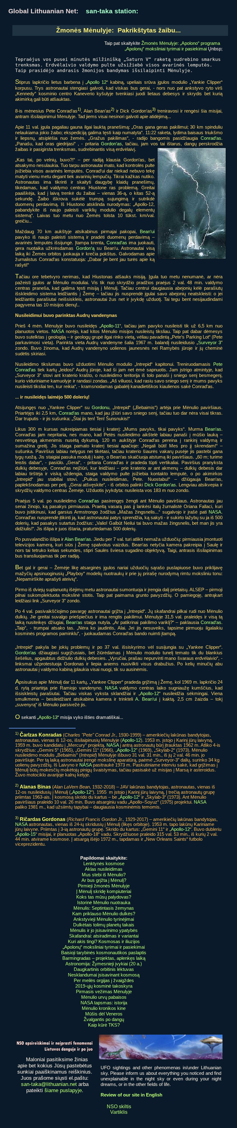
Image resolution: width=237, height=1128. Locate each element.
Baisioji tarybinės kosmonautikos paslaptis (103, 952)
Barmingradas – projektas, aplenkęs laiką (103, 958)
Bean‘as (213, 429)
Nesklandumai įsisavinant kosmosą (103, 974)
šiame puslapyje (63, 1090)
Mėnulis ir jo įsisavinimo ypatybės (104, 930)
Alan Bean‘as (77, 539)
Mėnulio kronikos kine (104, 1008)
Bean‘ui (147, 231)
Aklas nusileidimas (104, 869)
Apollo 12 (96, 82)
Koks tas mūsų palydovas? (103, 896)
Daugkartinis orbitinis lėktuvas (104, 969)
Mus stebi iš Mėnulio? (104, 874)
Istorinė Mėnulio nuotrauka (103, 902)
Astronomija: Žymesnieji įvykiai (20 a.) (103, 963)
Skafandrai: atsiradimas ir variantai (104, 935)
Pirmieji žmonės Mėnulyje (104, 885)
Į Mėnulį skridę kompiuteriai (103, 891)
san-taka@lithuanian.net (49, 1084)
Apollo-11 (110, 325)
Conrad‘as (211, 138)
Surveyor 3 (209, 342)
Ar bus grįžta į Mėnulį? (103, 880)
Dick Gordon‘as (160, 484)
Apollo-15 (26, 834)
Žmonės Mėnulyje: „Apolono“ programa (180, 43)
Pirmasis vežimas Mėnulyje (104, 991)
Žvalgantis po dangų (104, 1019)
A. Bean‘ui (146, 699)
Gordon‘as (111, 143)
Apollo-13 (48, 717)
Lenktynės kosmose (103, 863)
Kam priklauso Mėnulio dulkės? (103, 913)
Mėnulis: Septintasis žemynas (103, 908)
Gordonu (100, 407)
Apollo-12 (149, 693)
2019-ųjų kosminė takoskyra (103, 986)
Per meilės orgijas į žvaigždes (104, 980)
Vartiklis (118, 1112)
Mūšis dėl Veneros (104, 1013)
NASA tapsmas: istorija (104, 1002)
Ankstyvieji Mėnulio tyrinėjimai (103, 919)
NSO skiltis (119, 1106)
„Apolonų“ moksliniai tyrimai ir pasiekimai (166, 48)
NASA (58, 331)
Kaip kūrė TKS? (104, 1025)
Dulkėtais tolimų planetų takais (103, 924)
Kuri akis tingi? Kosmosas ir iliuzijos (104, 941)
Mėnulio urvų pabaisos (104, 997)
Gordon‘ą (85, 248)
